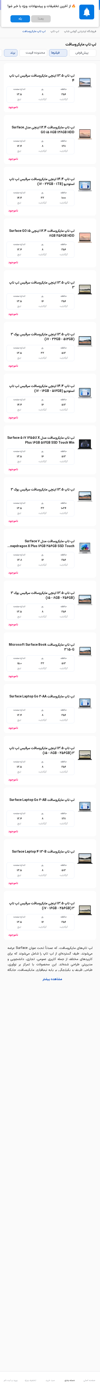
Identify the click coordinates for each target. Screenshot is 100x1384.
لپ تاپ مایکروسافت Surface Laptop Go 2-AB (41, 800)
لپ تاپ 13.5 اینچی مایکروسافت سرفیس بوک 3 (42, 489)
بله (20, 18)
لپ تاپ (55, 31)
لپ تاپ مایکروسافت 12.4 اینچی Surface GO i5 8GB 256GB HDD (41, 233)
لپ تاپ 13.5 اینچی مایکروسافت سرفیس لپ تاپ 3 (41, 285)
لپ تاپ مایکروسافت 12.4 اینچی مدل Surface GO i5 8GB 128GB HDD (43, 130)
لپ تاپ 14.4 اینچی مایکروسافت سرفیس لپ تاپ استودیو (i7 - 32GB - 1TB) (41, 182)
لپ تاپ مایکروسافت (34, 31)
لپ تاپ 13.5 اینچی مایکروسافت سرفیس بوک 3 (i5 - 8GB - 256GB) (42, 595)
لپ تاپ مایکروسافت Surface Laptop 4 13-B (43, 851)
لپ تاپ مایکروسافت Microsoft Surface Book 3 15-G (41, 647)
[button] (50, 979)
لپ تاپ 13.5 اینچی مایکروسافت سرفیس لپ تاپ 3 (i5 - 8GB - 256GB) (41, 751)
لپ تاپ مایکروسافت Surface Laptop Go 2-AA (41, 696)
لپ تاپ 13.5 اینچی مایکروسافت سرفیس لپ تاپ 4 (41, 78)
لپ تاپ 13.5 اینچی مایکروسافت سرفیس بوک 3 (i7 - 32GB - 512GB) (42, 337)
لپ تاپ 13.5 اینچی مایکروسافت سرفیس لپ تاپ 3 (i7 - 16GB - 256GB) (41, 906)
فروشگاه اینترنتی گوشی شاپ (80, 31)
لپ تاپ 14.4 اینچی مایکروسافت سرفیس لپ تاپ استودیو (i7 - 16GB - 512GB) (41, 389)
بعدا (41, 18)
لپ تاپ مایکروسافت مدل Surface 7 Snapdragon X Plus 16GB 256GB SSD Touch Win (41, 546)
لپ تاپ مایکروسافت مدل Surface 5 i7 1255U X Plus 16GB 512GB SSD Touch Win (40, 440)
